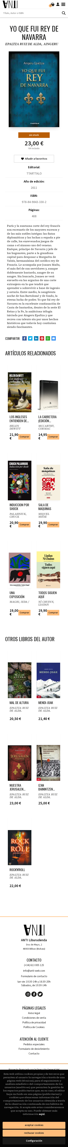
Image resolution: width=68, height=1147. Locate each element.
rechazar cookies (34, 1133)
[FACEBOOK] (34, 994)
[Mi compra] (53, 4)
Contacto (34, 1053)
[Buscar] (63, 13)
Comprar (24, 436)
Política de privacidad (34, 1022)
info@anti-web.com (34, 971)
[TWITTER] (40, 994)
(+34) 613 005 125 (34, 965)
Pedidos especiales (34, 1044)
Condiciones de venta (34, 1018)
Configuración (34, 1141)
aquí (42, 1114)
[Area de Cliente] (57, 4)
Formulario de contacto (34, 976)
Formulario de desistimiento (34, 1049)
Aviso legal (34, 1013)
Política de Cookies (34, 1027)
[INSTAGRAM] (28, 994)
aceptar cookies (34, 1125)
